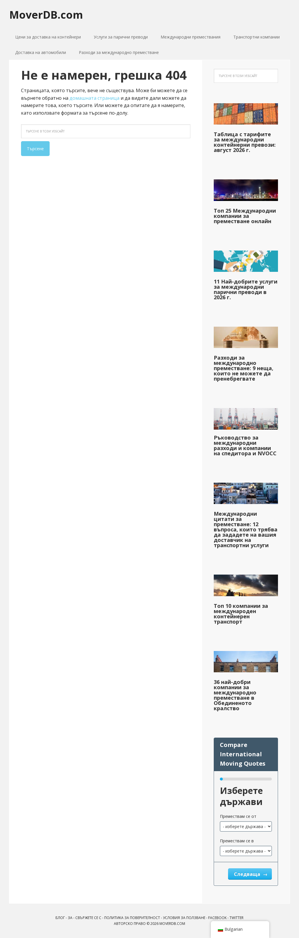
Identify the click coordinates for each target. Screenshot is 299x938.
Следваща (247, 874)
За (70, 917)
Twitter (237, 917)
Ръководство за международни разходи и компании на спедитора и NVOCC (245, 445)
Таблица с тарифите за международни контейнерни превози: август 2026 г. (245, 142)
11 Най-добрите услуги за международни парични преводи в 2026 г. (245, 289)
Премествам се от (238, 816)
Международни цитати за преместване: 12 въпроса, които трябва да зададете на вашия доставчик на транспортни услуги (245, 529)
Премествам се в (237, 841)
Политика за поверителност (132, 917)
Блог (60, 917)
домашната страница (94, 98)
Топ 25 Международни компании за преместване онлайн (245, 216)
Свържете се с (88, 917)
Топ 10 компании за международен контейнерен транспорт (241, 613)
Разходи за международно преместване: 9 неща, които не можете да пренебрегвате (243, 368)
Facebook (217, 917)
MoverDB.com (46, 14)
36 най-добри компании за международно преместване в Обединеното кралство (235, 695)
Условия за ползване (184, 917)
